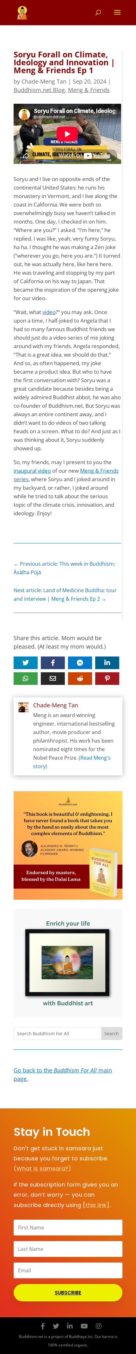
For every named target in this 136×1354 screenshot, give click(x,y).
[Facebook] (43, 1326)
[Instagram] (99, 1326)
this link (96, 1205)
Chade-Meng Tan (44, 81)
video (49, 312)
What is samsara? (42, 1168)
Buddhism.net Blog (39, 90)
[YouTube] (84, 1326)
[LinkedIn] (70, 1326)
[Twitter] (56, 1326)
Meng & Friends (89, 90)
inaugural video (32, 470)
